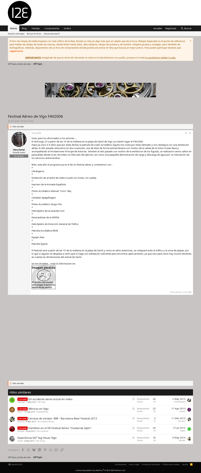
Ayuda (185, 464)
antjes (182, 430)
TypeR (20, 441)
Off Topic (42, 402)
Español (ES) (16, 464)
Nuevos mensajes (16, 33)
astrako (182, 440)
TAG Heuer (40, 441)
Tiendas (35, 28)
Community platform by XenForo (100, 470)
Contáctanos (121, 464)
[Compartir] (186, 133)
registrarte (16, 50)
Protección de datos (151, 464)
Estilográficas (42, 411)
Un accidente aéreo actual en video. (50, 399)
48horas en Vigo (38, 408)
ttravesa (21, 421)
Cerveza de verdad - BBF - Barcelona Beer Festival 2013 (62, 418)
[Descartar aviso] (190, 41)
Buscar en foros (34, 33)
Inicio (13, 28)
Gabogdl (21, 402)
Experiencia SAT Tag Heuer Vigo (37, 438)
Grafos (67, 28)
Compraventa (51, 28)
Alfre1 (20, 411)
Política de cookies (171, 464)
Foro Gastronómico (46, 421)
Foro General (42, 431)
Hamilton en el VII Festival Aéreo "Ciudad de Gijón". (60, 428)
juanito (182, 411)
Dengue (20, 431)
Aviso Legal (134, 464)
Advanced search (52, 33)
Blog (24, 28)
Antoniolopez (179, 401)
